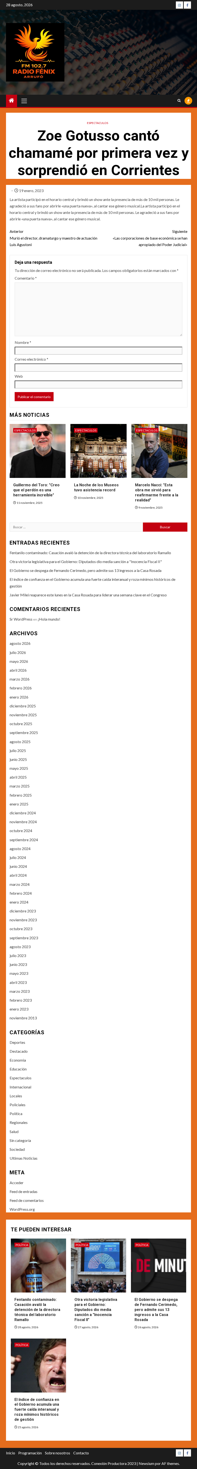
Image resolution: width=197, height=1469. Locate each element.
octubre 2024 (21, 830)
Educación (18, 1069)
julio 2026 (18, 652)
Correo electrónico (31, 359)
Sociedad (17, 1149)
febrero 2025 (21, 795)
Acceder (17, 1182)
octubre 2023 (21, 928)
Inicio (10, 1453)
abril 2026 (18, 670)
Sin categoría (20, 1140)
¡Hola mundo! (49, 619)
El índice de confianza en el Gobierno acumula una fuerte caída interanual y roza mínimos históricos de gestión (36, 1409)
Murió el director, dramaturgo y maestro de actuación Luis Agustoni (53, 238)
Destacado (19, 1051)
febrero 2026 (21, 688)
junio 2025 (18, 759)
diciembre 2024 (23, 813)
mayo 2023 (19, 973)
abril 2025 (18, 777)
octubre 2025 (21, 723)
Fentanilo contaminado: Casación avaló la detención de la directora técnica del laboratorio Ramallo (90, 552)
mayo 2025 (19, 768)
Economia (18, 1060)
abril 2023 (18, 982)
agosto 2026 (20, 643)
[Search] (179, 100)
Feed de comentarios (27, 1200)
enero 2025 (19, 804)
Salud (14, 1131)
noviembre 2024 (23, 821)
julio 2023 (18, 955)
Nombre (23, 342)
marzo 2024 (20, 884)
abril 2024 (18, 875)
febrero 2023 (21, 1000)
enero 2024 (19, 902)
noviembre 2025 (23, 714)
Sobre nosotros (57, 1453)
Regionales (19, 1122)
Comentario (26, 278)
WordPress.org (22, 1209)
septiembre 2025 (24, 732)
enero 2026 (19, 697)
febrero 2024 (21, 893)
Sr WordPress (21, 619)
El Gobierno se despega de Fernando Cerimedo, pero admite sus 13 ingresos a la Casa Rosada (85, 570)
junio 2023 (18, 964)
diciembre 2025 (23, 706)
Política (16, 1113)
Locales (16, 1095)
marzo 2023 (20, 991)
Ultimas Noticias (23, 1158)
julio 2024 (18, 857)
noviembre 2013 (23, 1018)
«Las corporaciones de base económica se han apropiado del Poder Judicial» (150, 238)
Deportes (17, 1042)
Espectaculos (97, 123)
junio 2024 (18, 866)
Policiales (17, 1104)
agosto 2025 (20, 741)
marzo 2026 (20, 679)
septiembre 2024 (24, 839)
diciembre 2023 (23, 911)
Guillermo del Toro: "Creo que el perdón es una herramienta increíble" (36, 490)
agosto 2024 (20, 848)
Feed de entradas (23, 1191)
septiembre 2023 (24, 937)
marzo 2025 (20, 786)
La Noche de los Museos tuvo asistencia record (96, 487)
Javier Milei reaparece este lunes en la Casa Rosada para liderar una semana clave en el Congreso (88, 595)
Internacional (20, 1087)
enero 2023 (19, 1009)
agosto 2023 (20, 946)
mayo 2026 (19, 661)
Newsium (146, 1463)
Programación (30, 1453)
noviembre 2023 (23, 919)
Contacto (81, 1453)
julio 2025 (18, 750)
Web (19, 376)
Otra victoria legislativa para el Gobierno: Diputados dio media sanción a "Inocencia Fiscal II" (86, 561)
